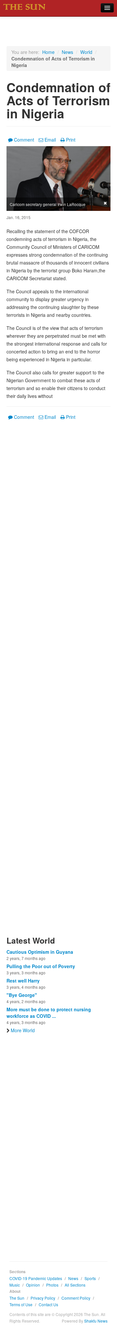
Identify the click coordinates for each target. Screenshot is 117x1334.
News (67, 52)
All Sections (75, 1285)
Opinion (33, 1285)
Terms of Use (20, 1304)
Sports (90, 1278)
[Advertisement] (58, 682)
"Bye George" (21, 995)
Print (70, 139)
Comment (24, 139)
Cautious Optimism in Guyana (39, 952)
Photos (52, 1285)
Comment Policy (75, 1298)
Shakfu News (96, 1321)
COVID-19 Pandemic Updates (35, 1278)
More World (23, 1030)
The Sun (16, 1298)
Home (48, 52)
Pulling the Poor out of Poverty (40, 966)
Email (50, 139)
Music (14, 1285)
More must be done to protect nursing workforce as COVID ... (48, 1012)
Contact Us (48, 1304)
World (86, 52)
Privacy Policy (43, 1298)
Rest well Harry (23, 980)
